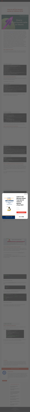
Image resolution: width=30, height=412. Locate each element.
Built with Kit (21, 216)
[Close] (26, 194)
